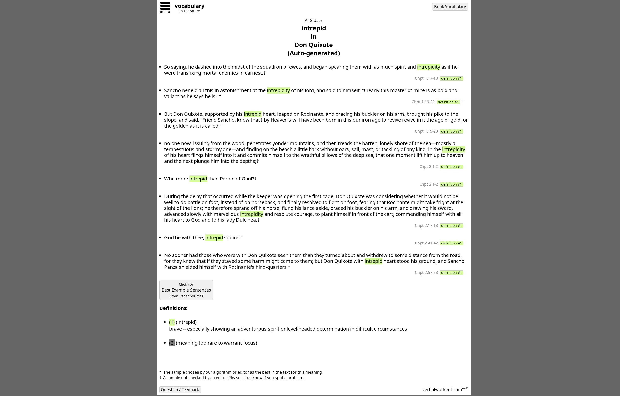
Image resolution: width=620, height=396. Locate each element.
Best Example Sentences (186, 290)
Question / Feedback (180, 389)
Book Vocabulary (450, 6)
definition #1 (451, 78)
